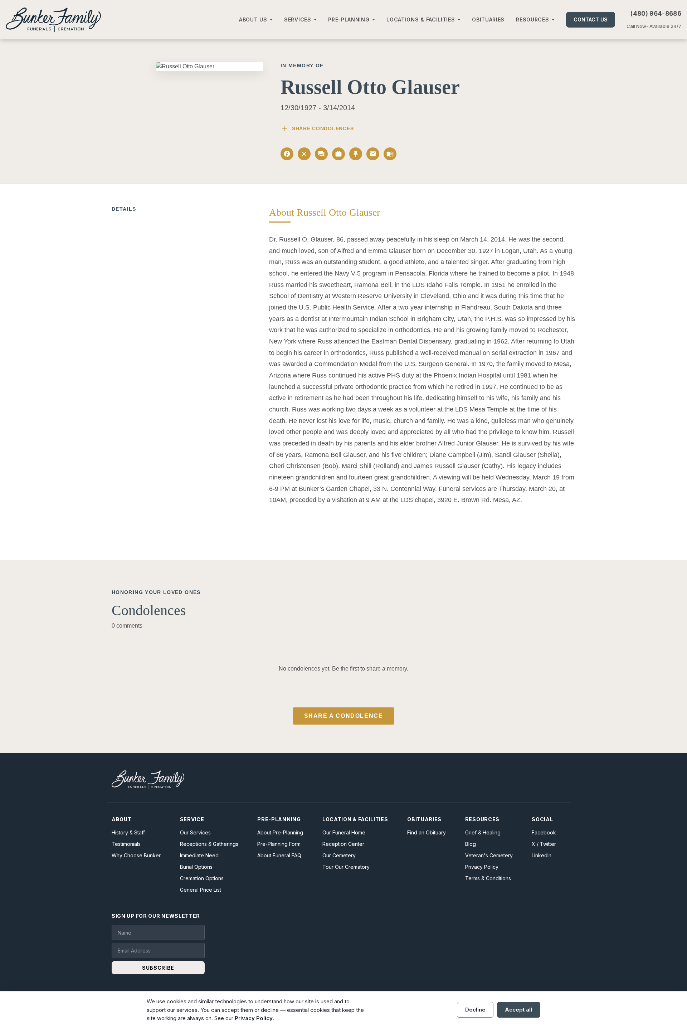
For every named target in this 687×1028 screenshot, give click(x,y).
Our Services (195, 832)
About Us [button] (253, 19)
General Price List (200, 890)
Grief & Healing (483, 832)
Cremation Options (202, 878)
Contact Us (591, 19)
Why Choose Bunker (136, 855)
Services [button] (297, 19)
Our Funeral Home (343, 832)
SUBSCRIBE (158, 968)
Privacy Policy (481, 867)
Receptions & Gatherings (209, 844)
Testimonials (126, 844)
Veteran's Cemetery (489, 855)
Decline (475, 1009)
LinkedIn (541, 855)
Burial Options (196, 867)
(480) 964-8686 (655, 13)
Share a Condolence (343, 716)
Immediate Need (199, 855)
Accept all (518, 1009)
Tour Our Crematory (346, 867)
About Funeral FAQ (279, 855)
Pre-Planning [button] (348, 19)
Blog (470, 844)
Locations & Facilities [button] (420, 19)
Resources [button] (532, 19)
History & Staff (128, 832)
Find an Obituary (426, 832)
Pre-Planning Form (279, 844)
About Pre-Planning (280, 832)
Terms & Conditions (488, 878)
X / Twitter (544, 844)
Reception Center (343, 844)
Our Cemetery (339, 855)
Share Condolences (317, 129)
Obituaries (488, 19)
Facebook (544, 832)
